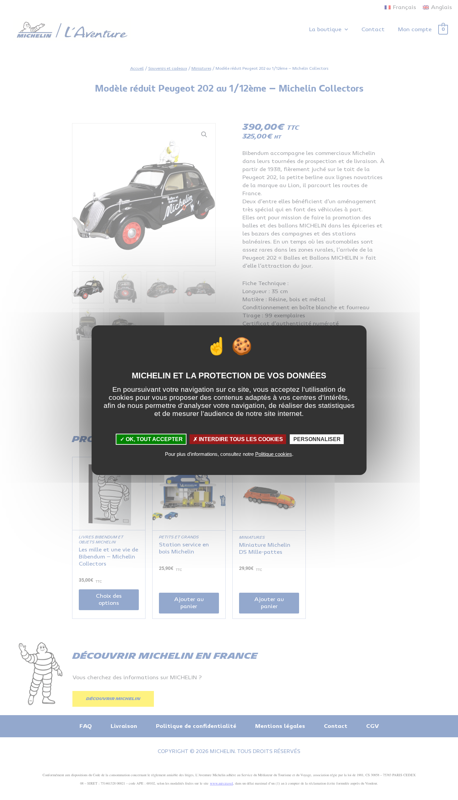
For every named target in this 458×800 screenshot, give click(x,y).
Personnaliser (317, 439)
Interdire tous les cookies (240, 439)
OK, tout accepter (153, 439)
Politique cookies (273, 454)
